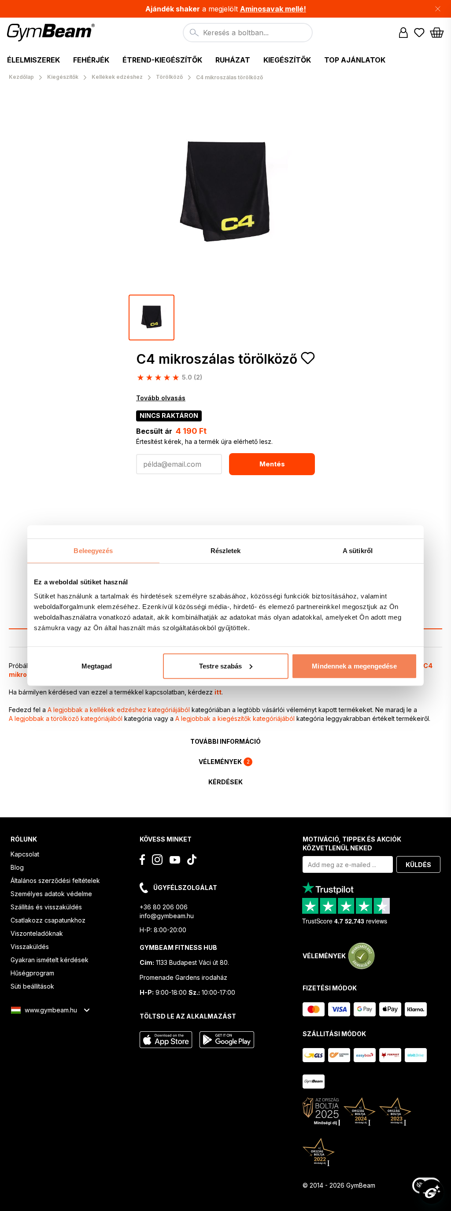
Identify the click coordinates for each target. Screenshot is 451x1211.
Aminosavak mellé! (273, 8)
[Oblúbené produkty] (419, 32)
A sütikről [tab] (358, 550)
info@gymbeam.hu (167, 915)
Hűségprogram (32, 973)
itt (218, 692)
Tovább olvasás (160, 398)
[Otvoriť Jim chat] (431, 1191)
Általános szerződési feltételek (55, 880)
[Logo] (52, 32)
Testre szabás (220, 665)
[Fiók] (403, 32)
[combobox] (248, 32)
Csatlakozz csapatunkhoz (48, 920)
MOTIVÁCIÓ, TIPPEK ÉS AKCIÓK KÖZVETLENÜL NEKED (352, 843)
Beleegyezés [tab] (93, 550)
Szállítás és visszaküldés (46, 907)
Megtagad (96, 665)
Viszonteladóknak (37, 933)
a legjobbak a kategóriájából (119, 709)
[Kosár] (437, 32)
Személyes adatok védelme (51, 893)
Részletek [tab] (226, 550)
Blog (17, 867)
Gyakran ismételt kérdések (50, 960)
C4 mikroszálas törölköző (216, 359)
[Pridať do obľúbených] (308, 358)
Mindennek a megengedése (354, 665)
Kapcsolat (25, 854)
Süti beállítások (32, 986)
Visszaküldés (30, 946)
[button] (225, 9)
